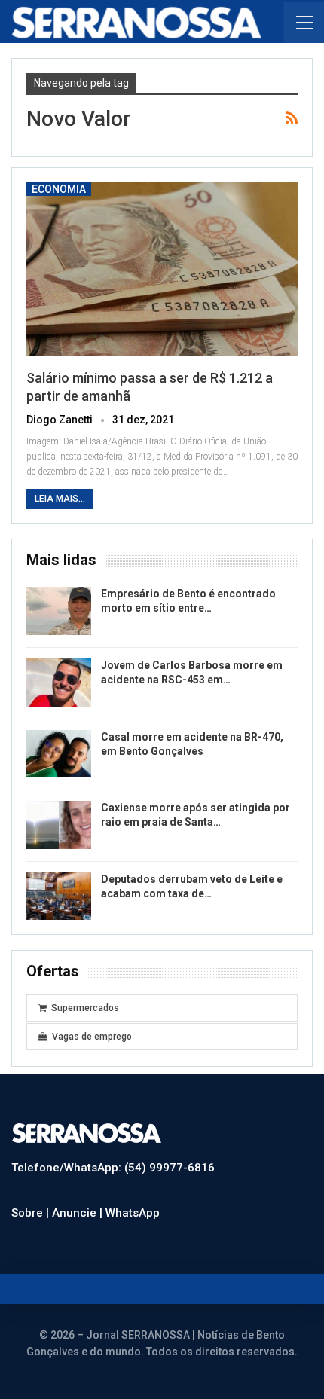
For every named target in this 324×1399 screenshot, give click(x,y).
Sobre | (31, 1213)
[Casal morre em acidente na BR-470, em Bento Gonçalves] (58, 754)
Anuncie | (78, 1213)
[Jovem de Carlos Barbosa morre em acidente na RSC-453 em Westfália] (58, 682)
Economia (59, 189)
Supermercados (85, 1008)
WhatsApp (132, 1213)
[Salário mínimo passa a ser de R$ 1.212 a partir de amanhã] (162, 269)
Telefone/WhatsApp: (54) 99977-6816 (113, 1167)
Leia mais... (60, 498)
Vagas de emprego (92, 1036)
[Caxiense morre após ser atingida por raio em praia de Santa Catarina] (58, 825)
